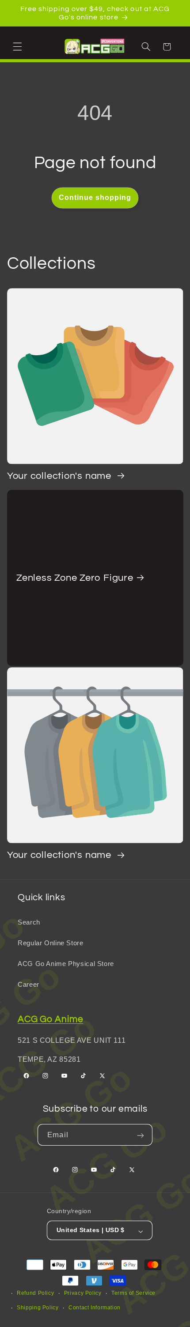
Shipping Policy (37, 1307)
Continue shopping (95, 197)
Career (28, 984)
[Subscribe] (141, 1135)
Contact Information (94, 1307)
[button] (18, 46)
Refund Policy (35, 1293)
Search (29, 922)
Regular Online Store (51, 943)
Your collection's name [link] (60, 476)
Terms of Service (133, 1293)
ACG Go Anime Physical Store (66, 963)
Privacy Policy (83, 1293)
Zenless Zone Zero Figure (74, 577)
